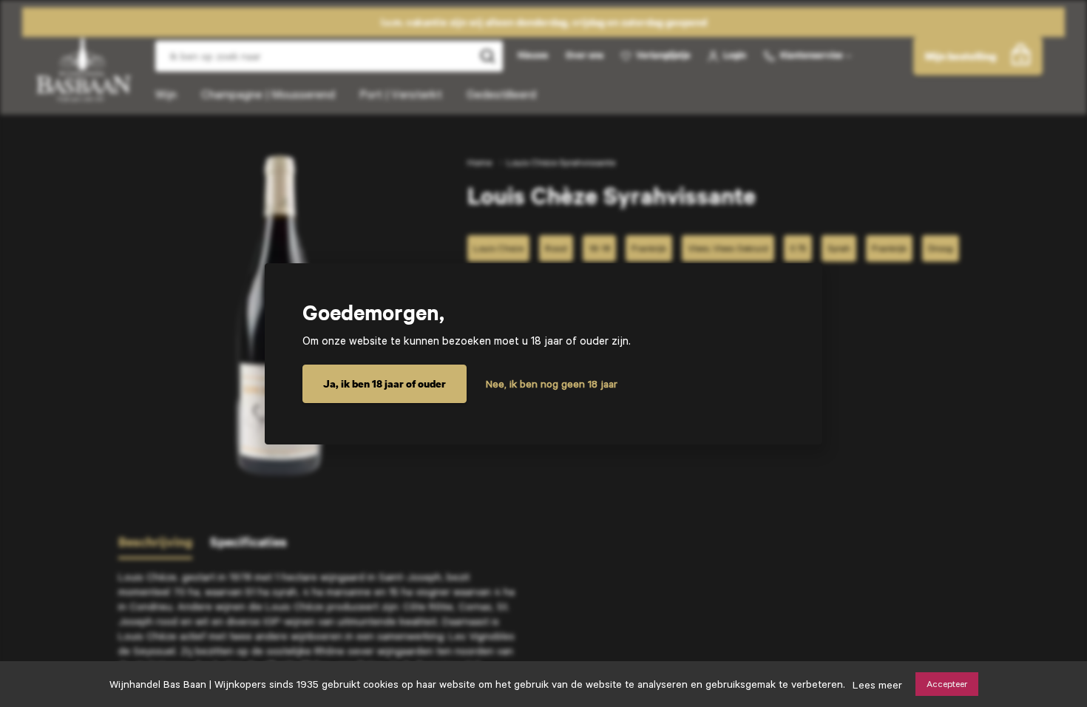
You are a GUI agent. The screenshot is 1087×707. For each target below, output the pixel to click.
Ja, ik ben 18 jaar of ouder (384, 383)
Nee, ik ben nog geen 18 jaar (551, 384)
